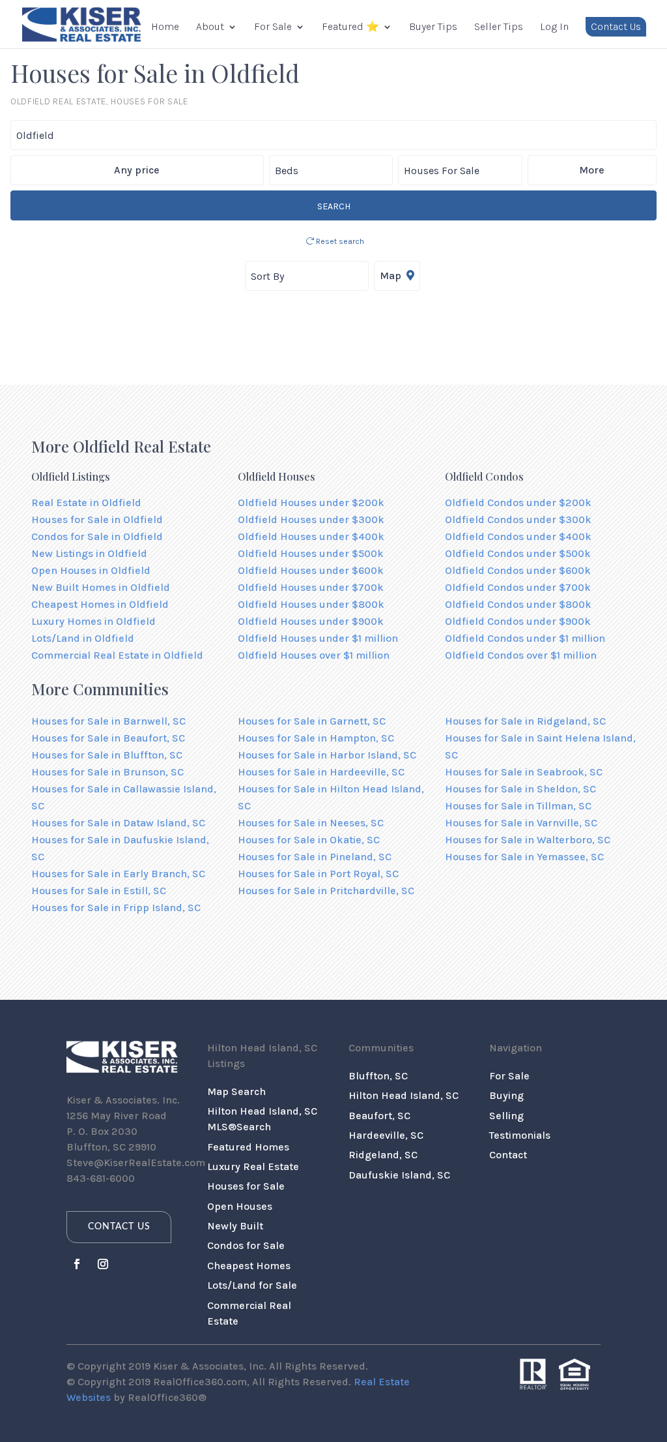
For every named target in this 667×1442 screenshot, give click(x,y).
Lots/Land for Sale (252, 1285)
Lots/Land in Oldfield (82, 638)
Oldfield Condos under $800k (518, 604)
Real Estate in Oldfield (86, 502)
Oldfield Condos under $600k (518, 570)
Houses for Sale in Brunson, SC (107, 772)
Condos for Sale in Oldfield (97, 536)
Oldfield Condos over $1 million (521, 655)
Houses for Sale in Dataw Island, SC (118, 823)
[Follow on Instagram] (102, 1264)
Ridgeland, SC (383, 1155)
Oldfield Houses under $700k (311, 587)
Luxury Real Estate (253, 1166)
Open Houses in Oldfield (90, 570)
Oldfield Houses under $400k (311, 536)
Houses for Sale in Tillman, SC (518, 806)
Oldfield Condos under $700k (518, 587)
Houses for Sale (246, 1186)
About (210, 27)
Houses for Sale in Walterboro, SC (527, 840)
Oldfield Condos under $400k (518, 536)
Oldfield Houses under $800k (311, 604)
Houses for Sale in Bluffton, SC (106, 755)
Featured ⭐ (350, 27)
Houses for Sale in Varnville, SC (521, 823)
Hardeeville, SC (385, 1135)
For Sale (273, 27)
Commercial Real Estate (249, 1313)
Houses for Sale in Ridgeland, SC (525, 721)
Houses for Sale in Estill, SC (98, 890)
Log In (554, 27)
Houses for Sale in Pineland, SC (314, 856)
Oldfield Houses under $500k (311, 553)
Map (392, 275)
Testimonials (519, 1135)
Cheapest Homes (249, 1265)
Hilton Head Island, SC (403, 1095)
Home (165, 27)
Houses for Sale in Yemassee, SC (524, 856)
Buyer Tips (433, 27)
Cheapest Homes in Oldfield (100, 604)
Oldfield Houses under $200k (311, 502)
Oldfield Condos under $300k (518, 519)
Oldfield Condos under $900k (518, 621)
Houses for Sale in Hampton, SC (316, 738)
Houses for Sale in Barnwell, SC (108, 721)
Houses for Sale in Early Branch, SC (118, 873)
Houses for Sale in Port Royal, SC (318, 873)
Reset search (339, 241)
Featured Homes (248, 1147)
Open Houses (239, 1206)
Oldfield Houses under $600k (311, 570)
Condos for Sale (246, 1245)
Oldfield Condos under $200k (518, 502)
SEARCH (333, 206)
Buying (506, 1095)
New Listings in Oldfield (89, 553)
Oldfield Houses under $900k (311, 621)
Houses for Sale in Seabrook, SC (524, 772)
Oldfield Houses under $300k (311, 519)
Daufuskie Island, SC (399, 1175)
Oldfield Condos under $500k (518, 553)
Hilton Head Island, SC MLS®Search (262, 1119)
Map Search (236, 1091)
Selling (506, 1115)
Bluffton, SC (378, 1076)
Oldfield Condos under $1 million (525, 638)
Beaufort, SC (379, 1115)
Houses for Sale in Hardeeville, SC (321, 772)
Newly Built (235, 1226)
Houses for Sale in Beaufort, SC (108, 738)
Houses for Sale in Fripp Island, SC (116, 907)
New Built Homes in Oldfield (100, 587)
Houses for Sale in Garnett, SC (312, 721)
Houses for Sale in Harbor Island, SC (327, 755)
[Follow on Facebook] (76, 1264)
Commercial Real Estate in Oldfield (117, 655)
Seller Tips (498, 27)
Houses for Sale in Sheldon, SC (520, 789)
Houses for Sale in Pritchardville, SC (326, 890)
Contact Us (616, 26)
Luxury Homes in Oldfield (93, 621)
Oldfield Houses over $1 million (314, 655)
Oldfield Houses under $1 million (318, 638)
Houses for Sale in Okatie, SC (309, 840)
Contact (508, 1155)
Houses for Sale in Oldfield (97, 519)
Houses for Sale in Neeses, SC (311, 823)
